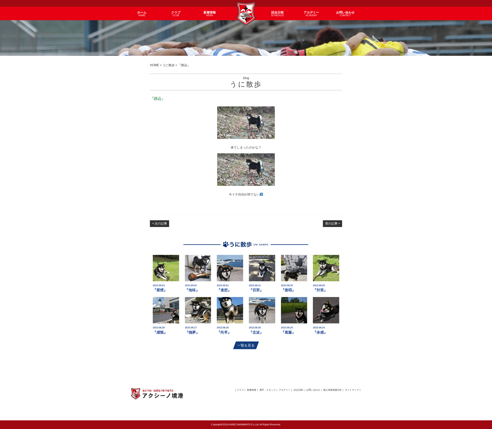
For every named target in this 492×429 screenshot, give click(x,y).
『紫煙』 (160, 290)
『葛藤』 (288, 332)
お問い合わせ (313, 390)
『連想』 (224, 290)
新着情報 (251, 390)
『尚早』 (224, 332)
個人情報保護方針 (332, 390)
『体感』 (320, 332)
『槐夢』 (192, 332)
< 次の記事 (159, 223)
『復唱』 (288, 290)
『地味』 (192, 290)
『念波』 (256, 332)
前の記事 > (332, 223)
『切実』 (256, 290)
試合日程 (298, 390)
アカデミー (284, 390)
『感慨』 (160, 332)
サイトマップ (352, 390)
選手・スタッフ (267, 390)
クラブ (240, 390)
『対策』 (320, 290)
